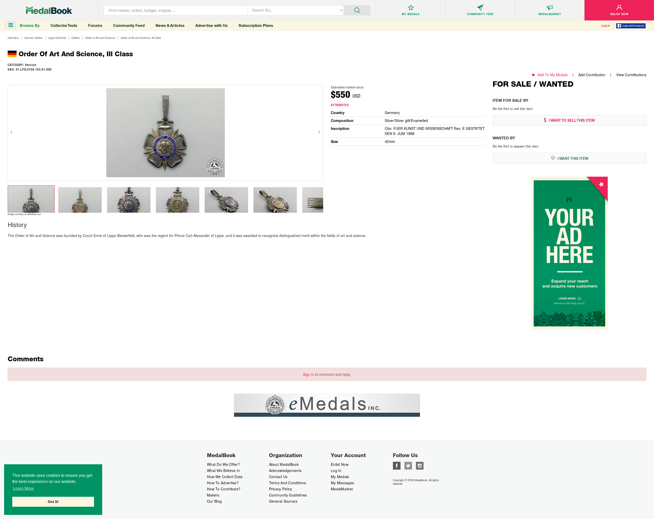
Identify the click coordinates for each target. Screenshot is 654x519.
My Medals (340, 476)
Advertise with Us (211, 25)
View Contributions (631, 74)
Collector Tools (64, 25)
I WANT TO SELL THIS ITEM (571, 120)
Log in (605, 25)
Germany (13, 37)
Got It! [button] (53, 502)
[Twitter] (408, 465)
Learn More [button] (23, 488)
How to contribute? (223, 488)
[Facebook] (397, 465)
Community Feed (129, 25)
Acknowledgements (285, 470)
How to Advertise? (223, 482)
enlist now (339, 464)
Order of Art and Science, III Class (141, 37)
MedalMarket (342, 488)
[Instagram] (420, 465)
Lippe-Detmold (57, 37)
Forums (95, 25)
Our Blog (214, 501)
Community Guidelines (288, 495)
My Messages (342, 482)
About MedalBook (284, 464)
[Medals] (49, 10)
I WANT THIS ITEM (572, 158)
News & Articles (170, 25)
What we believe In (223, 470)
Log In (336, 470)
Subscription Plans (256, 25)
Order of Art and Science (100, 37)
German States (33, 37)
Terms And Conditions (287, 482)
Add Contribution (591, 74)
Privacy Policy (280, 488)
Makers (213, 495)
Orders (75, 37)
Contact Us (278, 476)
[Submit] (357, 9)
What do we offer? (223, 464)
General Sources (283, 501)
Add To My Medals (553, 74)
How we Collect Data (225, 476)
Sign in (308, 374)
